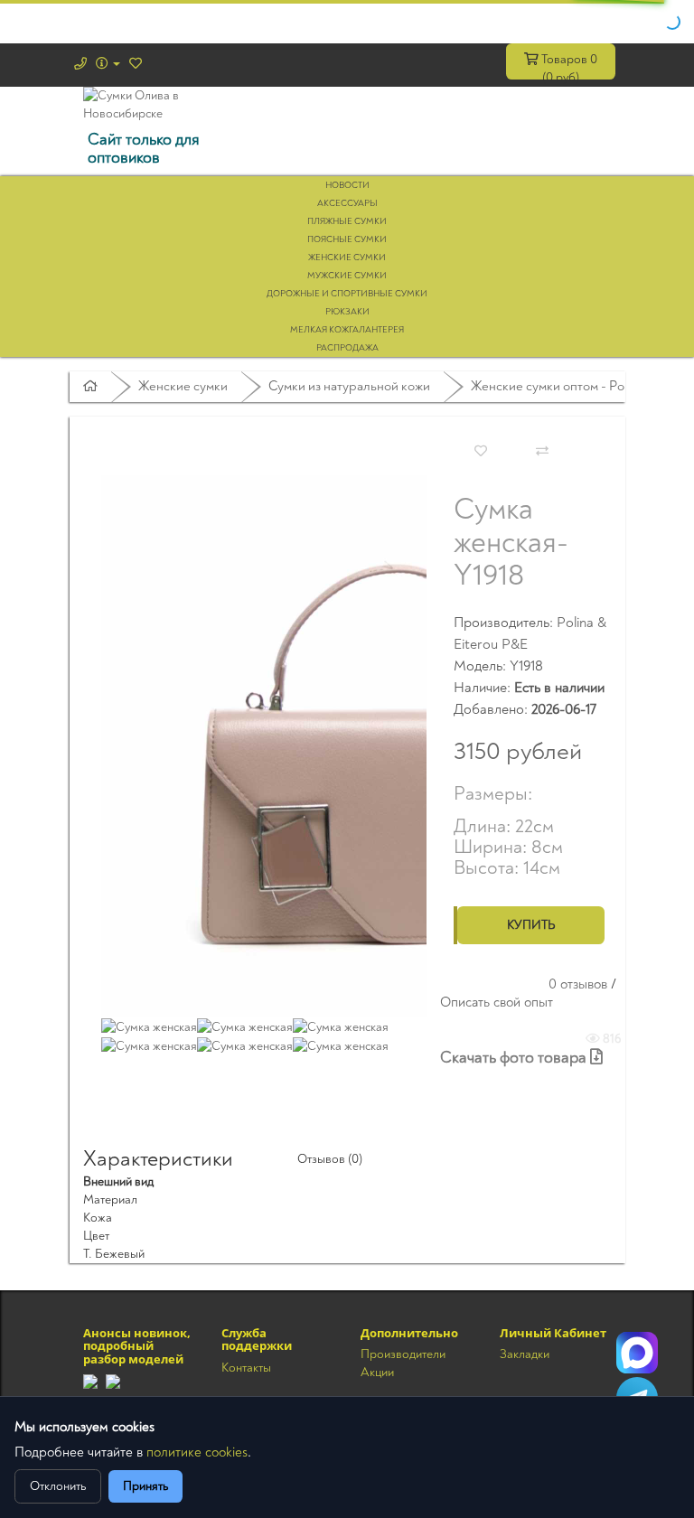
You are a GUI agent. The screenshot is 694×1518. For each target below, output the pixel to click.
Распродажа (347, 347)
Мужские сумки (347, 275)
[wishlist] (135, 63)
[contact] (80, 63)
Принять (145, 1486)
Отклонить (58, 1486)
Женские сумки (347, 257)
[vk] (113, 1380)
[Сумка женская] (372, 745)
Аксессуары (347, 203)
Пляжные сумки (347, 221)
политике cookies (197, 1452)
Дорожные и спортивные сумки (347, 293)
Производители (403, 1354)
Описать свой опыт (496, 1002)
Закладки (524, 1354)
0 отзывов (578, 984)
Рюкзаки (347, 311)
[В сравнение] (542, 451)
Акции (377, 1372)
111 (637, 1352)
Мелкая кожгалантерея (347, 329)
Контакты (246, 1367)
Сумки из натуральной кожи (349, 386)
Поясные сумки (347, 239)
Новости (347, 185)
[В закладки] (481, 451)
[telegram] (90, 1380)
